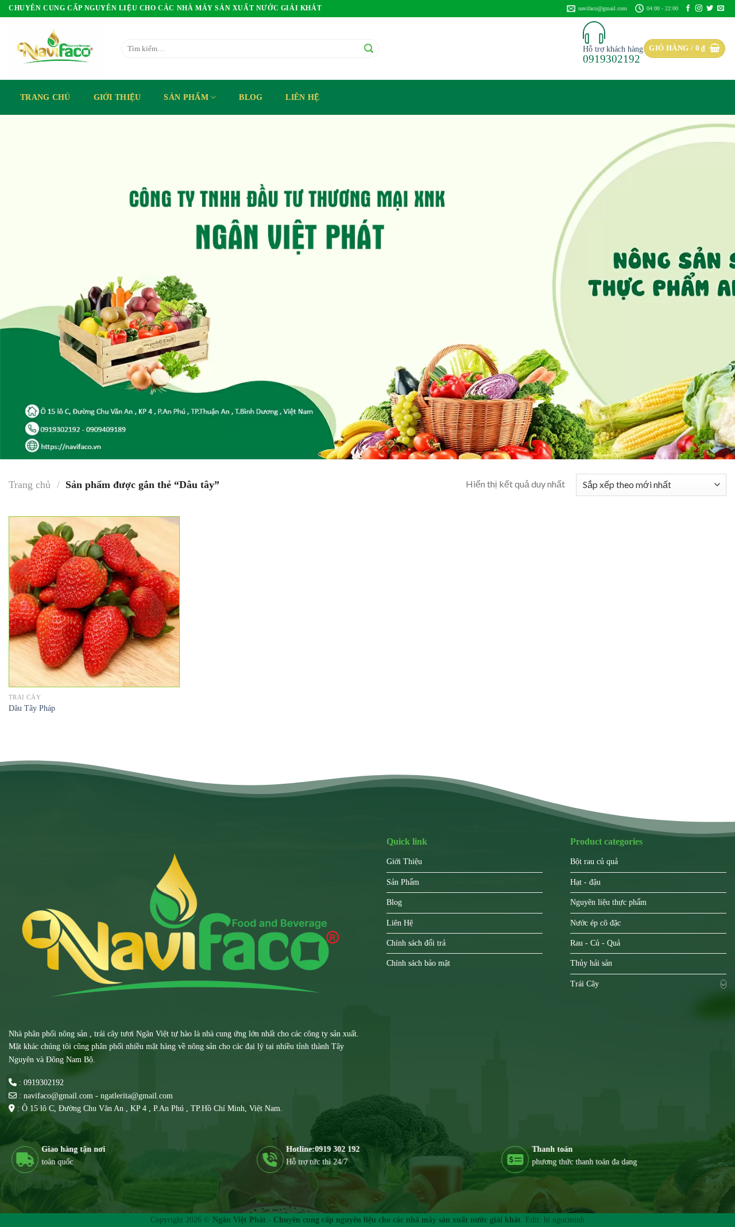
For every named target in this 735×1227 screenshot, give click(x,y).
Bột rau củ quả (594, 861)
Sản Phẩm (186, 97)
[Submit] (368, 48)
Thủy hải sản (591, 963)
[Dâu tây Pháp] (94, 601)
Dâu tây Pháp (32, 708)
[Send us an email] (720, 9)
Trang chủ (30, 484)
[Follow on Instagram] (698, 9)
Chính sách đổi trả (416, 943)
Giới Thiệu (117, 97)
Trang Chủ (45, 97)
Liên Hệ (302, 97)
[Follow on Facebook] (687, 9)
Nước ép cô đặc (595, 923)
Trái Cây (584, 984)
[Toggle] (723, 984)
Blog (250, 97)
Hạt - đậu (585, 882)
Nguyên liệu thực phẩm (608, 902)
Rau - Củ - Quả (595, 943)
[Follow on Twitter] (709, 9)
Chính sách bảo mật (418, 963)
